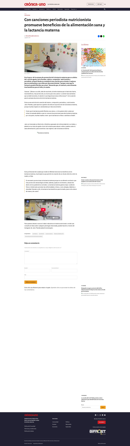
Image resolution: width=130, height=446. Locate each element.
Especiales (67, 9)
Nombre (26, 268)
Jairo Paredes (41, 233)
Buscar (82, 404)
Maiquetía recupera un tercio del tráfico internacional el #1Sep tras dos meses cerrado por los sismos (93, 290)
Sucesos (34, 9)
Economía (41, 9)
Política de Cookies (29, 431)
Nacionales (60, 9)
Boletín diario (91, 4)
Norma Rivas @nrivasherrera (32, 35)
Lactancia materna (49, 233)
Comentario (26, 251)
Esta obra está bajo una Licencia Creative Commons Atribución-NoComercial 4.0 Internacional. (41, 440)
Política (48, 9)
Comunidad (27, 9)
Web (25, 274)
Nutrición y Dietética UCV (59, 233)
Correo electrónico (55, 268)
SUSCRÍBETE (101, 422)
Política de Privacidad (29, 426)
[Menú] (105, 4)
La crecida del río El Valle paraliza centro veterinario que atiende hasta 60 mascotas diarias (92, 399)
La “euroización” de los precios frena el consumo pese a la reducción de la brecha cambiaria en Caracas (92, 72)
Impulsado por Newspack (38, 443)
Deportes (73, 9)
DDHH (54, 9)
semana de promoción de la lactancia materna (33, 236)
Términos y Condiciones (30, 428)
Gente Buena (27, 15)
